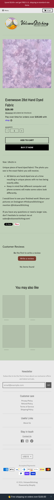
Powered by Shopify (27, 485)
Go (48, 385)
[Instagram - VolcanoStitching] (27, 441)
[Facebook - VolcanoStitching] (22, 441)
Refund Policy (27, 403)
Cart (49, 10)
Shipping (8, 113)
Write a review (27, 258)
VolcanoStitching (30, 482)
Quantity (9, 127)
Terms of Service (27, 406)
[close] (51, 496)
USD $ (26, 456)
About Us (27, 423)
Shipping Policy (27, 409)
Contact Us (27, 436)
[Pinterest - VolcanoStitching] (31, 441)
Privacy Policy (27, 401)
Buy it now (27, 147)
